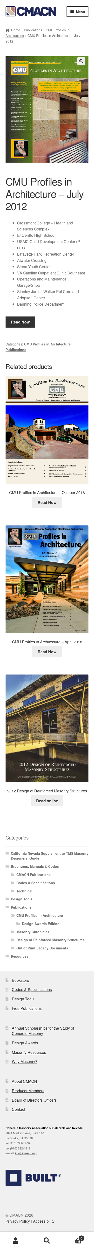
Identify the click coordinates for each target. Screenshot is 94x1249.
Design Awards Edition (41, 923)
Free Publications (27, 1008)
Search (47, 1241)
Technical (24, 891)
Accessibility (43, 1221)
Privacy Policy (18, 1221)
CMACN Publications (33, 874)
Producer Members (28, 1090)
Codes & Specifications (35, 882)
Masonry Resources (29, 1052)
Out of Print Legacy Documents (42, 948)
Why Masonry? (24, 1061)
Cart (72, 1236)
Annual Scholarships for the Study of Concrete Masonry (43, 1030)
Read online (47, 801)
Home (15, 30)
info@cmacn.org (26, 1153)
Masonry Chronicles (32, 931)
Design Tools (22, 899)
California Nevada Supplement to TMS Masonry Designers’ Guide (49, 856)
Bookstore (20, 980)
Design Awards (25, 1043)
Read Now (20, 322)
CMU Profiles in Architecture (47, 344)
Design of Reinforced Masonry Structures (50, 939)
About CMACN (24, 1081)
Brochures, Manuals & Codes (35, 866)
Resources (19, 956)
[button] (81, 61)
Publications (33, 30)
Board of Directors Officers (34, 1100)
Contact (18, 1109)
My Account (15, 1241)
